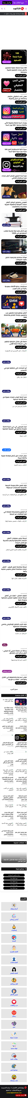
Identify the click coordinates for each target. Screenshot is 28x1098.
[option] (14, 854)
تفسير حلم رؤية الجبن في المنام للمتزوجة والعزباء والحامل (7, 779)
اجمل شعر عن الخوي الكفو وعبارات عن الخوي (7, 728)
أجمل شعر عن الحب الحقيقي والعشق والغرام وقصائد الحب (7, 798)
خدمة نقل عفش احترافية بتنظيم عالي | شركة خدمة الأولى (16, 342)
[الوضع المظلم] (4, 9)
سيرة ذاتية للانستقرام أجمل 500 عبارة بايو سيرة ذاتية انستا (16, 150)
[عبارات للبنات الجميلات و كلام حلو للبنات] (21, 721)
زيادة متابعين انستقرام (14, 875)
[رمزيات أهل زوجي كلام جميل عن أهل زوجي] (7, 755)
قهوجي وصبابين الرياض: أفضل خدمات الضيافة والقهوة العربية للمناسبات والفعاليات (16, 204)
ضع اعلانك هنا (14, 878)
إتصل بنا (13, 1088)
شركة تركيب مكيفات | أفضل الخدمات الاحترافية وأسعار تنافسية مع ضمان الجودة (15, 540)
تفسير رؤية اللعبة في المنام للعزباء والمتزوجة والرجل (7, 833)
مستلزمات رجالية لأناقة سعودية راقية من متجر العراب (16, 287)
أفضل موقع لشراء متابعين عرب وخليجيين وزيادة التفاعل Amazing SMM (15, 315)
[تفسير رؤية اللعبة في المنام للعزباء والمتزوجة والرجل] (7, 825)
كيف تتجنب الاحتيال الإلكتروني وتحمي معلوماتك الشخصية (14, 625)
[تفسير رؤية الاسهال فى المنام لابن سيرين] (7, 737)
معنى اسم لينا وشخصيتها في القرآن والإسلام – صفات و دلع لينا (14, 678)
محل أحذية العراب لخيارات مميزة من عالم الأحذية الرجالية (15, 398)
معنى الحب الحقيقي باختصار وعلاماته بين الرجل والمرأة (17, 97)
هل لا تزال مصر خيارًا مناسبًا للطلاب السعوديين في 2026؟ (15, 232)
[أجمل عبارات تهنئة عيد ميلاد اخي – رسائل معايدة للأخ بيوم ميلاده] (21, 807)
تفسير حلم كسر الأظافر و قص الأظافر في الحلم (21, 761)
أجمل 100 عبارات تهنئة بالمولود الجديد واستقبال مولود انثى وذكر (7, 815)
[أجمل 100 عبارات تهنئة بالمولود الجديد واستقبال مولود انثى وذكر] (7, 807)
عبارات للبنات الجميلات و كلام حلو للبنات (21, 728)
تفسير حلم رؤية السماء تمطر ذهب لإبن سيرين (22, 798)
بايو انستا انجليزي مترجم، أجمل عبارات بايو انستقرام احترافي (14, 176)
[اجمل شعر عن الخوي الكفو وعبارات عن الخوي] (7, 721)
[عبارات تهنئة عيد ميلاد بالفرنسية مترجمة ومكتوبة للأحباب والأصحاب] (7, 702)
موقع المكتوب (20, 1088)
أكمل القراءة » (21, 76)
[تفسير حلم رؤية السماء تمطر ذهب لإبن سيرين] (21, 790)
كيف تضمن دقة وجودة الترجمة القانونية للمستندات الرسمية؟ (16, 486)
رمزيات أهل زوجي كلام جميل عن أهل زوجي (8, 763)
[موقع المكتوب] (18, 8)
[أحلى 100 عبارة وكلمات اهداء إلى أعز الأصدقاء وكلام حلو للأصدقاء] (21, 772)
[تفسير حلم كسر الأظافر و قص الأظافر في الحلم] (21, 754)
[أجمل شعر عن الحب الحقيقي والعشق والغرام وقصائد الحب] (7, 790)
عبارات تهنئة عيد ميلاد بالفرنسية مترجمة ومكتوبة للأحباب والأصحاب (8, 710)
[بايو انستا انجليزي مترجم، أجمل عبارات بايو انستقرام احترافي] (21, 737)
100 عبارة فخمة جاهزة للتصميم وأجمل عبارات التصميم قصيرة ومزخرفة (16, 70)
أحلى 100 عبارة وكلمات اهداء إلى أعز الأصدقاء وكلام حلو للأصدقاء (21, 780)
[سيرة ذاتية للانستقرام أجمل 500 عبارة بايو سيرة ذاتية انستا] (21, 702)
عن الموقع (8, 1090)
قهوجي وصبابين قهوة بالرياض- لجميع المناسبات (15, 860)
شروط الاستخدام (16, 1090)
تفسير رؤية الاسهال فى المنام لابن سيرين (7, 744)
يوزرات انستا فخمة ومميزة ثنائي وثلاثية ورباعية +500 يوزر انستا (16, 123)
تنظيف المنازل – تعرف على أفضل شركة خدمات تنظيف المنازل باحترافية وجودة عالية (14, 597)
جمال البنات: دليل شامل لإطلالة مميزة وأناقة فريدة (14, 456)
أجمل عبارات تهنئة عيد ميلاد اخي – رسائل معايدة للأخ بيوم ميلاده (22, 815)
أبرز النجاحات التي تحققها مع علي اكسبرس (15, 369)
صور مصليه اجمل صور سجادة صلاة (21, 833)
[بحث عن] (2, 9)
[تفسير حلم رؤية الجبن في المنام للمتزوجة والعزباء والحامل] (7, 772)
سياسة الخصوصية (5, 1088)
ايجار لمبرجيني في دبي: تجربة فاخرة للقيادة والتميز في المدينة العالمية (15, 427)
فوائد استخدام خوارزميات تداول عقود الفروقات (16, 258)
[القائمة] (26, 9)
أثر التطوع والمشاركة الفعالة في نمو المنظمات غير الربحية (15, 512)
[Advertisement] (14, 32)
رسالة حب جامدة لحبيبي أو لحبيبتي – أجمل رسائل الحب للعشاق (14, 651)
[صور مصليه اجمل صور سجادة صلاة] (21, 826)
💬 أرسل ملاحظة (21, 1095)
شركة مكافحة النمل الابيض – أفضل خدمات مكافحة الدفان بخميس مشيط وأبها (14, 569)
